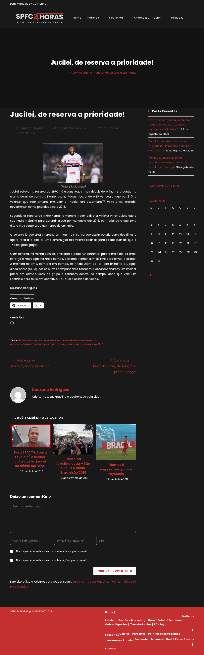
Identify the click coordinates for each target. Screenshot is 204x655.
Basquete (141, 639)
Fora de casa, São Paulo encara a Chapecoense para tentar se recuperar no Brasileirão (170, 124)
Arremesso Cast (161, 639)
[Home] (68, 73)
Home (109, 612)
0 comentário (25, 133)
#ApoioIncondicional (32, 340)
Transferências (140, 624)
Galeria (124, 633)
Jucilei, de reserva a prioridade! (116, 73)
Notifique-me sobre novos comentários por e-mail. (52, 551)
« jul (150, 274)
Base (151, 620)
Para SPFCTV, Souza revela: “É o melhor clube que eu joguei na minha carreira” (30, 459)
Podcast (110, 648)
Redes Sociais (184, 639)
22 (195, 243)
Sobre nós (112, 635)
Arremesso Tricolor (120, 640)
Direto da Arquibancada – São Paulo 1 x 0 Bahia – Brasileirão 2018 (73, 466)
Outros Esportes (116, 624)
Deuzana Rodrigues (29, 128)
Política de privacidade (164, 633)
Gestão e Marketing (131, 620)
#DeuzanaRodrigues (83, 340)
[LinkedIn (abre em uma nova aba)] (192, 4)
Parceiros (138, 633)
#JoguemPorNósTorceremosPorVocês (35, 344)
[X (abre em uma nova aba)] (179, 4)
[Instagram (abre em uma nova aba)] (188, 4)
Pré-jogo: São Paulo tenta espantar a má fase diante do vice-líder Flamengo (167, 162)
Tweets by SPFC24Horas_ (164, 186)
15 (195, 234)
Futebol (110, 620)
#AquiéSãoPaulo (58, 340)
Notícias (188, 616)
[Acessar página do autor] (18, 395)
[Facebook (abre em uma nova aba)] (183, 4)
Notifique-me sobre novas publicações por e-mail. (51, 560)
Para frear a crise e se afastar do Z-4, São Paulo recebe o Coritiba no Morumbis (169, 145)
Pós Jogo (160, 624)
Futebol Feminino (170, 620)
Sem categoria (107, 128)
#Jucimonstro (72, 344)
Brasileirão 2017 (93, 344)
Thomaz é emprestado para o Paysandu (116, 469)
